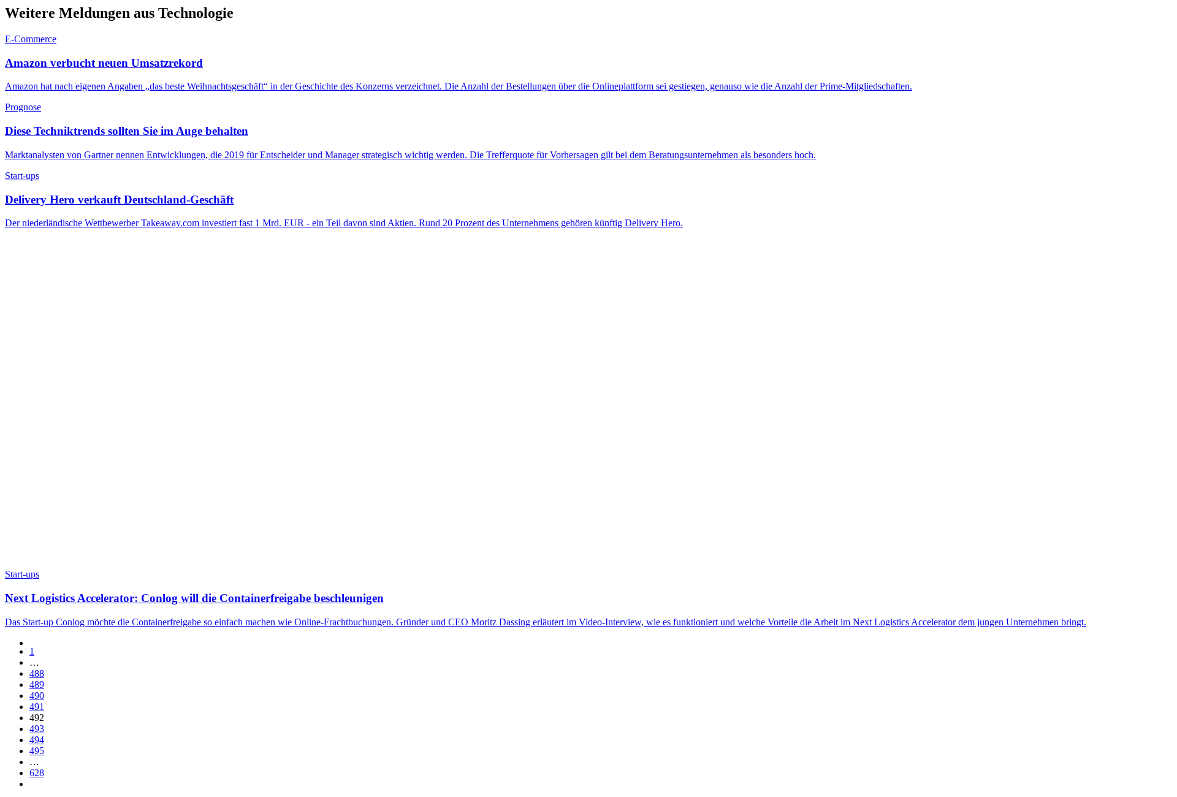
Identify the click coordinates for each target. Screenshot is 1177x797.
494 (36, 739)
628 (36, 773)
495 (36, 751)
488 (36, 673)
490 (36, 695)
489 (36, 684)
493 (36, 728)
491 (36, 706)
